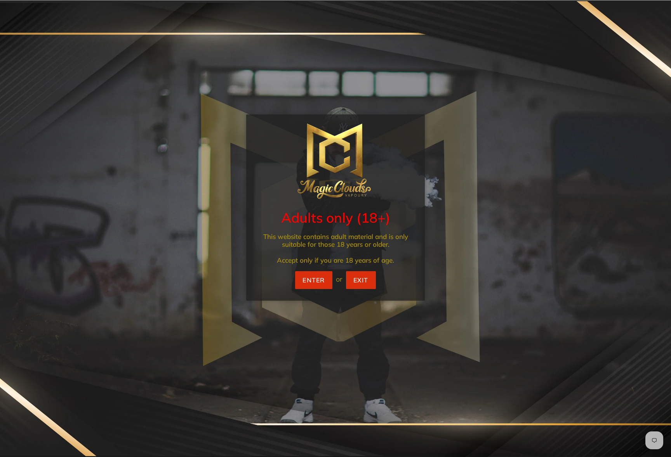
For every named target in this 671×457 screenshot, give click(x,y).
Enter (313, 280)
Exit (361, 280)
